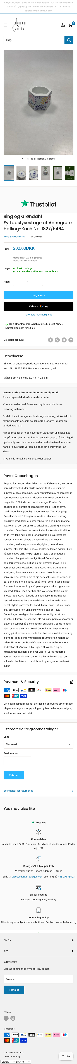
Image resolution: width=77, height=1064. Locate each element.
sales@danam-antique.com (27, 876)
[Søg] (68, 40)
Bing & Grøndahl (14, 236)
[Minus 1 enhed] (17, 282)
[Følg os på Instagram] (12, 1018)
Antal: (7, 281)
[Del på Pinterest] (57, 339)
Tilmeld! (14, 989)
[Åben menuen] (5, 25)
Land (6, 736)
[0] (70, 25)
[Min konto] (63, 25)
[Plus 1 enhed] (39, 282)
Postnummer (11, 753)
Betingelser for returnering (18, 790)
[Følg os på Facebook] (6, 1018)
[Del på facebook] (50, 339)
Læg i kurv (38, 295)
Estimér (14, 775)
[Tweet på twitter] (64, 339)
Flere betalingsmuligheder (38, 314)
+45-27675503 (66, 876)
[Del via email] (70, 339)
